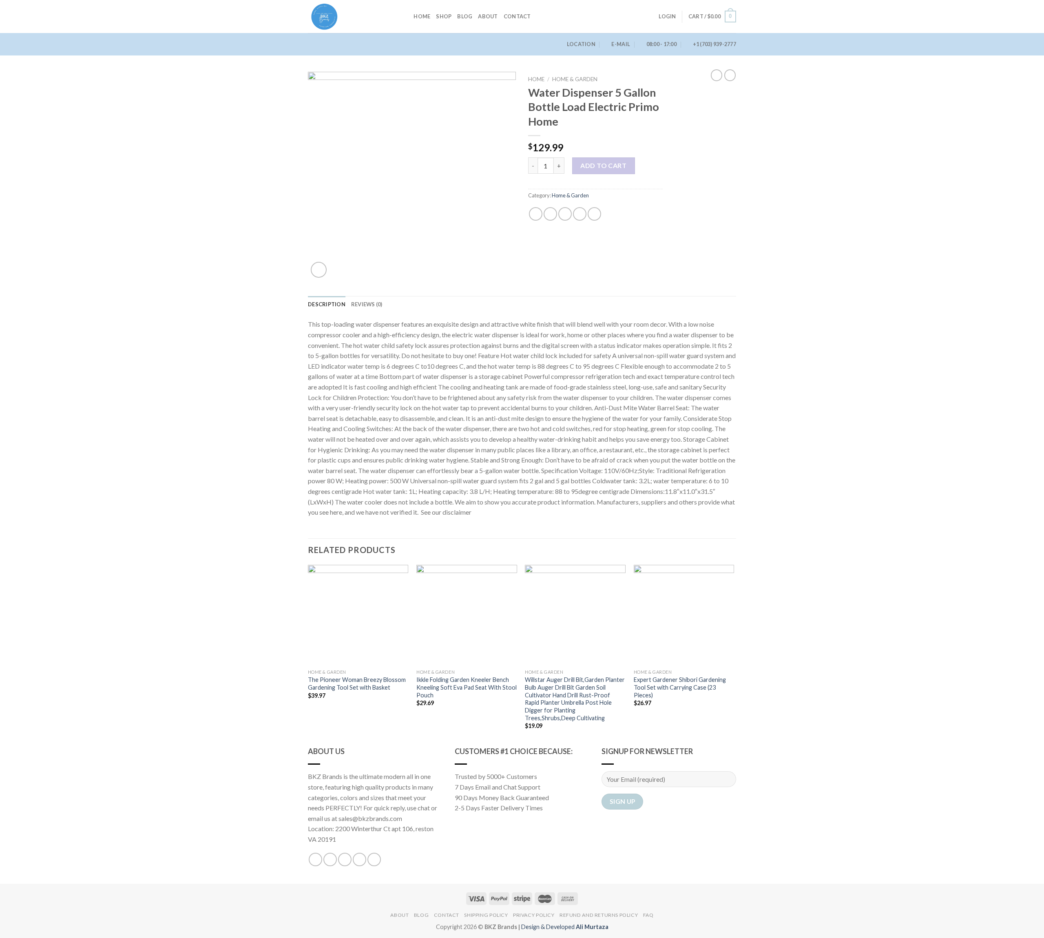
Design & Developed (564, 926)
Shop (443, 16)
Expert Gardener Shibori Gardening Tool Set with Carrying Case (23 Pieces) (680, 687)
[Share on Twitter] (550, 214)
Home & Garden (574, 79)
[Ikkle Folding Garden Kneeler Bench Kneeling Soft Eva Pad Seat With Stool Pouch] (466, 615)
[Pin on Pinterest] (579, 214)
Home (422, 16)
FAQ (648, 915)
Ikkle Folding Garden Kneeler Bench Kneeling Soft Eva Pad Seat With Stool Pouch (466, 687)
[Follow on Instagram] (330, 859)
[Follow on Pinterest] (374, 859)
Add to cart (603, 165)
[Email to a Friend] (565, 214)
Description (326, 304)
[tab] (326, 304)
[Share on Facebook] (535, 214)
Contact (517, 16)
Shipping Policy (486, 915)
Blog (464, 16)
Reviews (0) (367, 304)
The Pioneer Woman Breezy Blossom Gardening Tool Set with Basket (357, 683)
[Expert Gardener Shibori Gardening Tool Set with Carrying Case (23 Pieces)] (684, 615)
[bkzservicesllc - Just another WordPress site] (348, 16)
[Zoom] (319, 270)
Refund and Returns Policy (599, 915)
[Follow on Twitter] (345, 859)
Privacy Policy (534, 915)
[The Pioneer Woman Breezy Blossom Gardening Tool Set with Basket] (358, 615)
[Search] (405, 16)
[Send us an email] (359, 859)
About (488, 16)
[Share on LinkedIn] (594, 214)
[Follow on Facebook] (315, 859)
